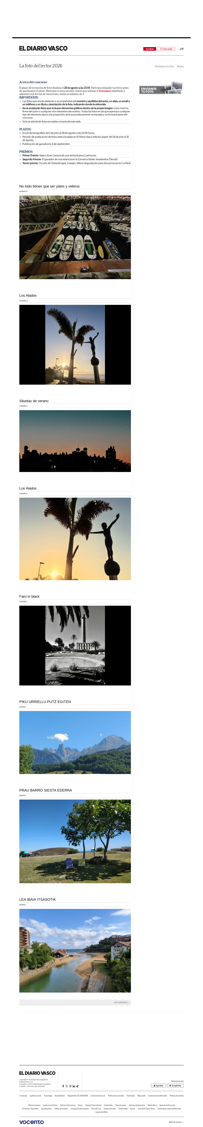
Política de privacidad (116, 1096)
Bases (180, 66)
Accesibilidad (60, 1096)
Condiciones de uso (97, 1096)
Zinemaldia (108, 1105)
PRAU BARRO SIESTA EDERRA (45, 790)
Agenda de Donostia (167, 1105)
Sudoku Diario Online (93, 1105)
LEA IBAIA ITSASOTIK (37, 899)
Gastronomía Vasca (50, 1105)
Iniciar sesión (168, 49)
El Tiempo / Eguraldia (30, 1109)
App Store (159, 1086)
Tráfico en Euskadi (61, 1109)
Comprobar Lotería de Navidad (169, 1109)
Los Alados (28, 295)
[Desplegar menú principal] (182, 49)
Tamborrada (123, 1109)
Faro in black (29, 596)
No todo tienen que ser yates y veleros (49, 186)
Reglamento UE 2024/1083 (77, 1096)
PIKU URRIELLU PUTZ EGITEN (45, 702)
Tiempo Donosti (110, 1109)
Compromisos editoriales (157, 1096)
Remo (80, 1105)
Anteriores (121, 1002)
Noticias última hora (67, 1105)
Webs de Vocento (175, 1122)
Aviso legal (48, 1096)
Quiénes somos (35, 1096)
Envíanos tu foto (164, 66)
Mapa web (141, 1096)
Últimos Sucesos (34, 1105)
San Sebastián (46, 1109)
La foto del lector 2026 (40, 66)
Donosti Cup (96, 1109)
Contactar (23, 1096)
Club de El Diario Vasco (146, 1109)
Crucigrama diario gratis (80, 1109)
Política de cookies (177, 1096)
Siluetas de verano (33, 401)
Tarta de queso (120, 1105)
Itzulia (132, 1109)
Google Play (176, 1086)
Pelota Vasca (152, 1105)
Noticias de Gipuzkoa (137, 1105)
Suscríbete (150, 49)
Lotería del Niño (102, 1112)
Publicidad (131, 1096)
